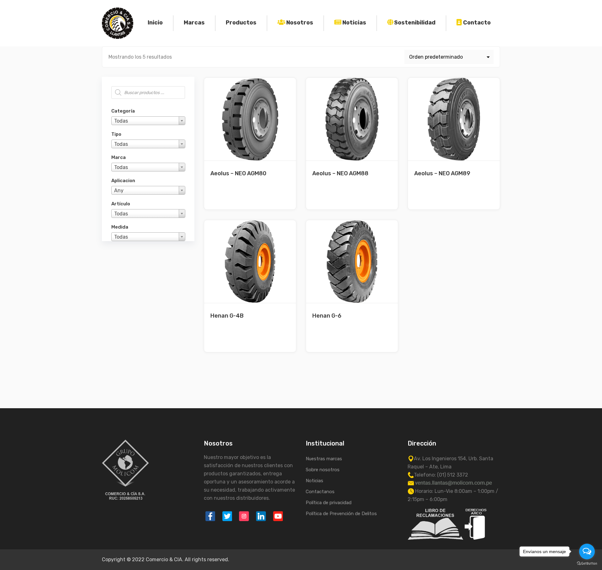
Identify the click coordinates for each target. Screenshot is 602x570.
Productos (241, 22)
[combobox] (148, 120)
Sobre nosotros (323, 469)
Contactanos (320, 491)
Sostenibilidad (415, 22)
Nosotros (299, 22)
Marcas (194, 22)
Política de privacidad (328, 502)
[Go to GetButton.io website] (587, 564)
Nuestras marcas (324, 459)
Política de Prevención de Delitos (341, 513)
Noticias (354, 22)
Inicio (155, 22)
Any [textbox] (119, 190)
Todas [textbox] (121, 121)
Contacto (477, 22)
